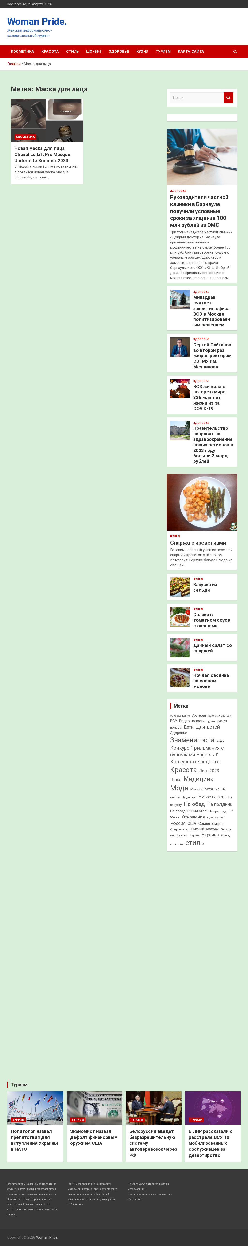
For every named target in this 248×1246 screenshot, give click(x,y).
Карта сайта (191, 51)
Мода (179, 788)
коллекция (176, 844)
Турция (195, 835)
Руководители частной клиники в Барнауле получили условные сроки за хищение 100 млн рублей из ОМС (199, 211)
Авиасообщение (180, 715)
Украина (210, 834)
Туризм (163, 51)
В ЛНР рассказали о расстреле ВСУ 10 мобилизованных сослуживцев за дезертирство (210, 1143)
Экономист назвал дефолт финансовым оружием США (94, 1137)
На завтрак (212, 797)
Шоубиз (94, 51)
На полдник (219, 804)
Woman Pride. (37, 21)
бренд (225, 835)
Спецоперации (179, 829)
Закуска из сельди (205, 587)
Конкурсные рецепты (195, 762)
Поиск (228, 97)
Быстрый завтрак (219, 715)
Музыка (212, 789)
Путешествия (215, 817)
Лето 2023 (209, 770)
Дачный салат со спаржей (212, 648)
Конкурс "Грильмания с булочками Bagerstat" (197, 751)
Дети (188, 727)
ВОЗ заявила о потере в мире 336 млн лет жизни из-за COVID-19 (209, 397)
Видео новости (192, 721)
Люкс (175, 779)
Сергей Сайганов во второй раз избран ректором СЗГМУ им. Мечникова (212, 355)
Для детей (208, 727)
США (192, 823)
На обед (194, 804)
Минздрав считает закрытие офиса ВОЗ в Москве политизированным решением (211, 311)
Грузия (211, 721)
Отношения (193, 816)
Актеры (199, 715)
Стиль (72, 51)
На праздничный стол (188, 811)
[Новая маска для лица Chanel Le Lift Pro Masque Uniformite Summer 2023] (47, 120)
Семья (204, 823)
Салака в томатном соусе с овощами (211, 620)
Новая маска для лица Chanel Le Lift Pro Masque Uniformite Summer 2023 (42, 154)
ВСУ (173, 721)
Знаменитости (192, 740)
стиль (195, 843)
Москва (196, 789)
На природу (217, 811)
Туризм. (20, 1085)
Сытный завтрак (205, 829)
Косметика (22, 51)
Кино (220, 741)
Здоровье (119, 51)
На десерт (189, 797)
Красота (50, 51)
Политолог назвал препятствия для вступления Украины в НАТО (34, 1140)
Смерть (218, 824)
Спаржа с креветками (198, 543)
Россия (178, 823)
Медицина (199, 778)
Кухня (142, 51)
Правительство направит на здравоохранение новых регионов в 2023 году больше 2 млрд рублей (213, 444)
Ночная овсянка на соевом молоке (211, 680)
